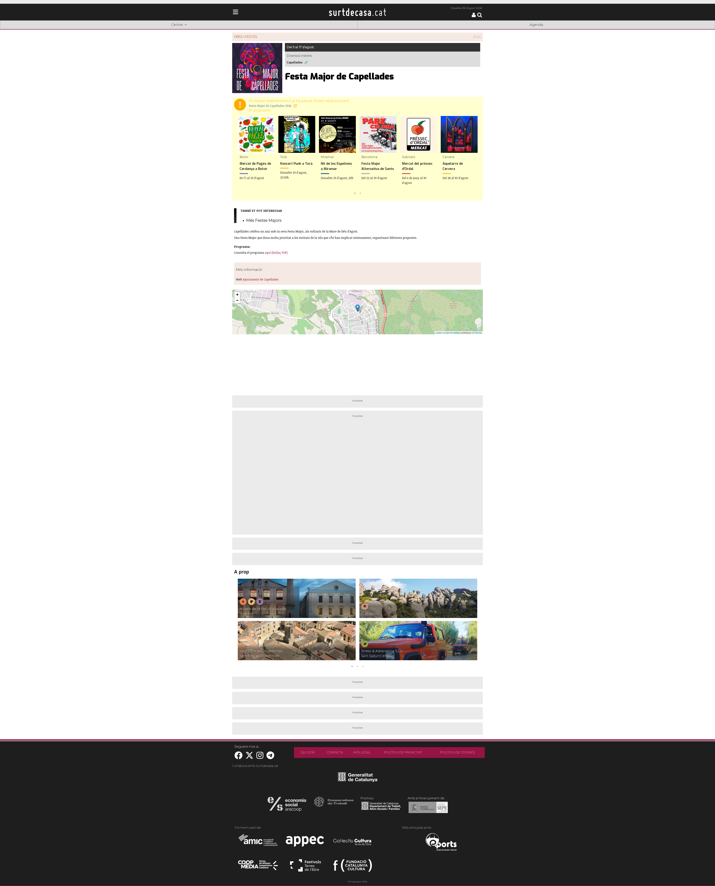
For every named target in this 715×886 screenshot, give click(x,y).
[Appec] (305, 842)
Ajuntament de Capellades (261, 279)
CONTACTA (335, 752)
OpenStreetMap (453, 332)
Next (474, 156)
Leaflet (439, 332)
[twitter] (249, 757)
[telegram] (270, 757)
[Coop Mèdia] (258, 867)
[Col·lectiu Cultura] (352, 842)
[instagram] (259, 757)
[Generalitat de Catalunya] (357, 780)
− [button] (237, 300)
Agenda (536, 25)
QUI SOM (308, 752)
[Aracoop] (286, 805)
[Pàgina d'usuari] (474, 16)
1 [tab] (355, 193)
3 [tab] (363, 666)
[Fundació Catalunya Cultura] (352, 867)
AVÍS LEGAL (362, 752)
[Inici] (357, 12)
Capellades (295, 62)
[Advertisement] (357, 363)
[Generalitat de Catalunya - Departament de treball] (381, 810)
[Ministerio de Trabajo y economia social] (428, 810)
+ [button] (237, 294)
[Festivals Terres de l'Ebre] (305, 867)
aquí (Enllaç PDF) (276, 253)
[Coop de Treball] (334, 805)
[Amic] (258, 842)
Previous (240, 156)
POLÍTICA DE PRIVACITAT (403, 752)
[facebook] (238, 757)
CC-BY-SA (476, 332)
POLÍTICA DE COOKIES (457, 752)
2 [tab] (360, 193)
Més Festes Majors (264, 220)
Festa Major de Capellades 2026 (270, 106)
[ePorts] (441, 842)
